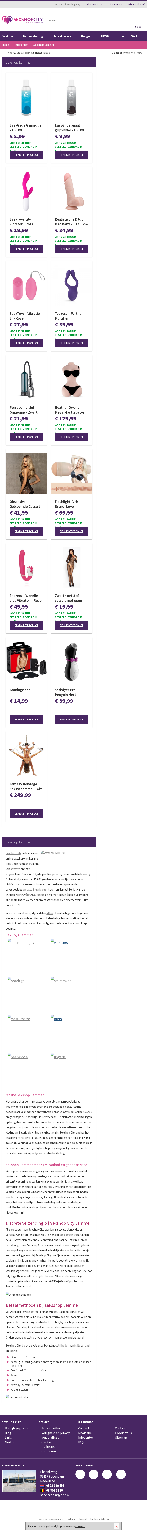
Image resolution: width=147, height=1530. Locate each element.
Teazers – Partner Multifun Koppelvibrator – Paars (69, 316)
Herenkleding (62, 36)
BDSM (105, 36)
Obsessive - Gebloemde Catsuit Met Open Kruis (25, 504)
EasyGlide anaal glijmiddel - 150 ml (69, 127)
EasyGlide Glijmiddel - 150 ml (26, 127)
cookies (80, 1526)
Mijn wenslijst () (136, 4)
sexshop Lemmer (52, 1207)
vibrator (19, 884)
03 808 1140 (54, 1490)
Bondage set (20, 689)
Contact (83, 1428)
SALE (134, 36)
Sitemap (121, 1437)
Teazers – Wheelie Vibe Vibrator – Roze (26, 598)
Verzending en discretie (50, 1439)
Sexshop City (13, 853)
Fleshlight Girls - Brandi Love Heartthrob (68, 504)
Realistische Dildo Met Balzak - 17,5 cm (71, 221)
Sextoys (7, 36)
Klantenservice (94, 4)
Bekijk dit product (26, 155)
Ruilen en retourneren (47, 1449)
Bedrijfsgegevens (17, 1428)
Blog (8, 1433)
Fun (121, 36)
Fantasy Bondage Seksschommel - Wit (26, 786)
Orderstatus (123, 1433)
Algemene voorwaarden (51, 1519)
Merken (10, 1442)
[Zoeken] (80, 20)
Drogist (86, 36)
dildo (50, 913)
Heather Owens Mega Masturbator (69, 409)
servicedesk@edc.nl (55, 1495)
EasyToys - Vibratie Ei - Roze (25, 315)
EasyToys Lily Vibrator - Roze (21, 221)
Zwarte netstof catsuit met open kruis (68, 598)
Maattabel (85, 1433)
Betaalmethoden (53, 1428)
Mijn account (115, 4)
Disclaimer (71, 1519)
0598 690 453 (55, 1485)
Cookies (120, 1428)
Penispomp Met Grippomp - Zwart (24, 409)
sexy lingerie (34, 889)
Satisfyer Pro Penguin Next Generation (65, 692)
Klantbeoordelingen (99, 1519)
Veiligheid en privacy (56, 1433)
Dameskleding (33, 36)
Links (8, 1437)
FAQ (81, 1442)
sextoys (15, 869)
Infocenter (85, 1437)
